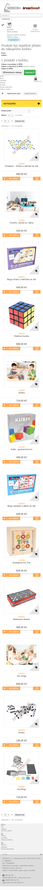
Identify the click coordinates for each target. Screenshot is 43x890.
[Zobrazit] (37, 178)
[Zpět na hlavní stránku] (2, 93)
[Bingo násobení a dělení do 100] (21, 485)
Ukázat (3, 115)
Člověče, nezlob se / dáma (21, 221)
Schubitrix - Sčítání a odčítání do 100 (21, 165)
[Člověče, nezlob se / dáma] (21, 201)
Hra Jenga (21, 674)
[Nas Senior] (22, 8)
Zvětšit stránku (5, 89)
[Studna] (21, 371)
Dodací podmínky (6, 87)
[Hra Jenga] (21, 655)
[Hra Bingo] (21, 768)
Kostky (21, 731)
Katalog (2, 83)
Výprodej (3, 80)
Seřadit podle (6, 111)
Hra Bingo (21, 788)
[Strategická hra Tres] (21, 541)
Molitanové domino (21, 618)
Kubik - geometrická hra (21, 448)
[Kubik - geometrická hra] (21, 428)
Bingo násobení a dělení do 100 (21, 504)
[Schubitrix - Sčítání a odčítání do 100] (21, 145)
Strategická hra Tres (21, 561)
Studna (21, 391)
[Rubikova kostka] (21, 315)
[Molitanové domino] (21, 598)
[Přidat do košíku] (11, 178)
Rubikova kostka (21, 335)
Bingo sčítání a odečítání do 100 (21, 278)
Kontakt (2, 85)
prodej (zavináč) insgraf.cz (14, 882)
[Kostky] (21, 711)
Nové (2, 78)
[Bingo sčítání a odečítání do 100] (21, 258)
